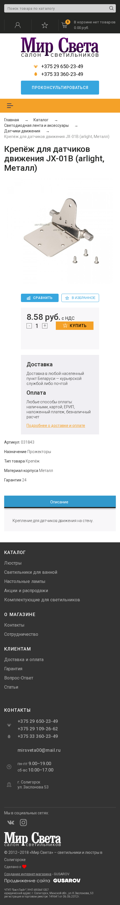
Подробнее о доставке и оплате (56, 425)
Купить (78, 325)
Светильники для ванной (30, 572)
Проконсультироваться (60, 87)
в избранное (83, 298)
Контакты (14, 625)
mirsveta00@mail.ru (38, 750)
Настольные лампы (24, 581)
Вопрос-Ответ (18, 678)
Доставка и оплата (24, 659)
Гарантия (13, 668)
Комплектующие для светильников (42, 599)
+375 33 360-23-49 (61, 74)
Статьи (11, 687)
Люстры (13, 563)
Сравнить (43, 298)
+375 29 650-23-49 (61, 66)
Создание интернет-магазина (27, 874)
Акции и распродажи (26, 590)
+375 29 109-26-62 (38, 728)
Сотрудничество (21, 634)
